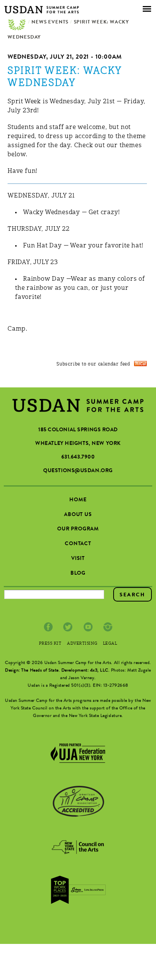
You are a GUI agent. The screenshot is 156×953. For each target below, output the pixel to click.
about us (78, 515)
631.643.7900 (78, 457)
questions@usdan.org (78, 471)
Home (17, 22)
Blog (78, 573)
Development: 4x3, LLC (84, 670)
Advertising (82, 644)
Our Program (78, 529)
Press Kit (50, 644)
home (77, 500)
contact (78, 544)
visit (78, 558)
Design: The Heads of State (32, 670)
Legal (110, 644)
